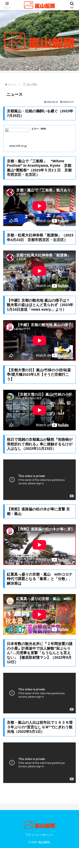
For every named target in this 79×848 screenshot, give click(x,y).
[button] (71, 619)
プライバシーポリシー (39, 834)
